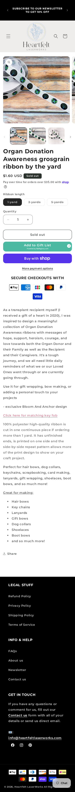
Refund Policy (19, 596)
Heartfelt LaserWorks (28, 786)
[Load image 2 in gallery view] (37, 136)
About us (15, 660)
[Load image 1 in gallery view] (18, 136)
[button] (8, 36)
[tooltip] (69, 246)
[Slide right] (70, 137)
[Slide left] (4, 137)
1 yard (15, 203)
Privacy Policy (19, 606)
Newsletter (17, 670)
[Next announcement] (67, 10)
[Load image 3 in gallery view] (56, 136)
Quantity (9, 211)
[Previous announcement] (7, 10)
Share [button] (12, 554)
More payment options (37, 268)
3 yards (36, 203)
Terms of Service (21, 625)
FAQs (12, 651)
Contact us (17, 679)
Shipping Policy (21, 615)
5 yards (59, 203)
